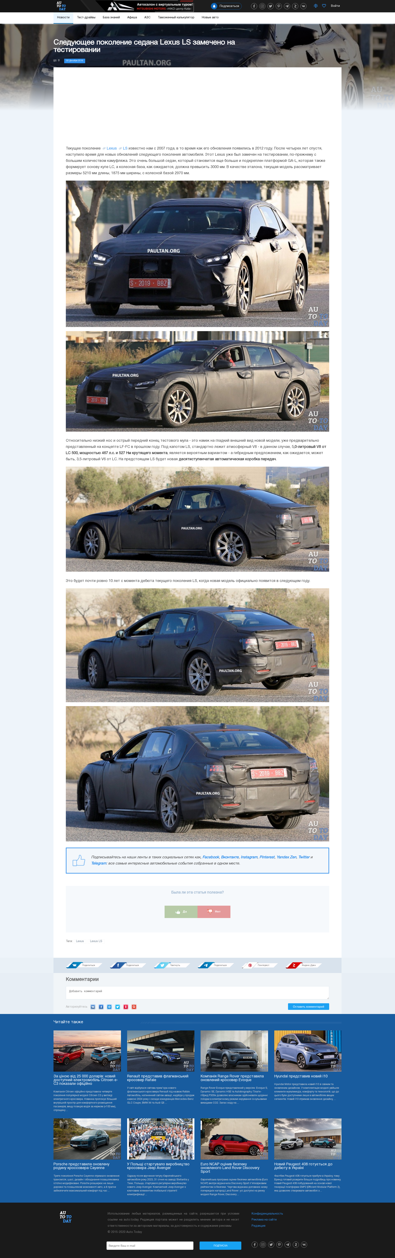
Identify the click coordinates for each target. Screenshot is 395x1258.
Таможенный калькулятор (176, 17)
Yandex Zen (286, 857)
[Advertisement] (197, 110)
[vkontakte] (303, 6)
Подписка (221, 1245)
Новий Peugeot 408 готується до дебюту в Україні (303, 1166)
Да (184, 911)
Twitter (303, 857)
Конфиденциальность (267, 1213)
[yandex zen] (295, 6)
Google (134, 1006)
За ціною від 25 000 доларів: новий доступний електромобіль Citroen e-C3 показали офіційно (85, 1080)
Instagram (249, 857)
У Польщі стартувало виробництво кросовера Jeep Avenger (158, 1166)
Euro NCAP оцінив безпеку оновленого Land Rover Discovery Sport (230, 1168)
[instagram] (262, 6)
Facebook (210, 857)
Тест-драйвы (86, 17)
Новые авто (210, 17)
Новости (63, 17)
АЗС (147, 17)
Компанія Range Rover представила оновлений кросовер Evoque (232, 1078)
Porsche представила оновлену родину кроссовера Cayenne (81, 1166)
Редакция (258, 1226)
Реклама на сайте (264, 1219)
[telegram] (287, 6)
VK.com (92, 1006)
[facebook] (254, 6)
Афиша (132, 17)
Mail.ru (109, 1006)
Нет (217, 911)
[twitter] (270, 6)
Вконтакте (230, 857)
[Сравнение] (316, 6)
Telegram (98, 863)
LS (125, 148)
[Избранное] (324, 6)
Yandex (125, 1006)
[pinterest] (279, 6)
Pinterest (266, 857)
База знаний (111, 17)
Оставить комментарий (308, 1006)
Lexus (112, 148)
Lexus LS (96, 941)
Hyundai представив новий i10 (301, 1076)
